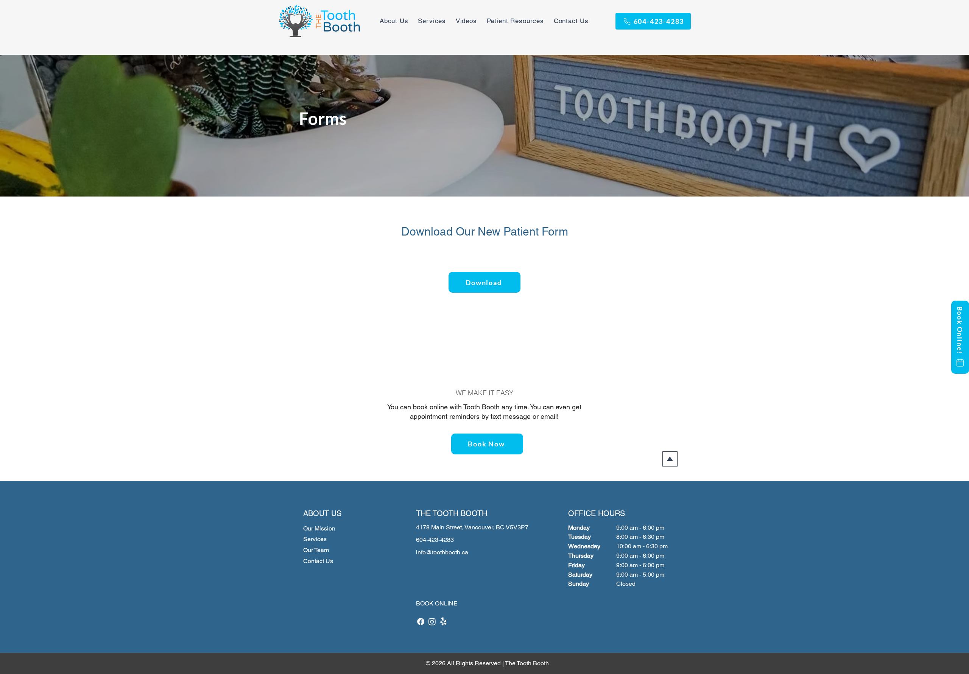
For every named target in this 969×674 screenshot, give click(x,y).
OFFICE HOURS (596, 513)
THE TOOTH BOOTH (451, 513)
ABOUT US (322, 513)
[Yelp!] (443, 621)
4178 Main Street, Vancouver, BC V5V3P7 (472, 527)
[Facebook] (420, 621)
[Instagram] (432, 621)
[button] (515, 21)
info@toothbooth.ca (442, 552)
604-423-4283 (435, 539)
